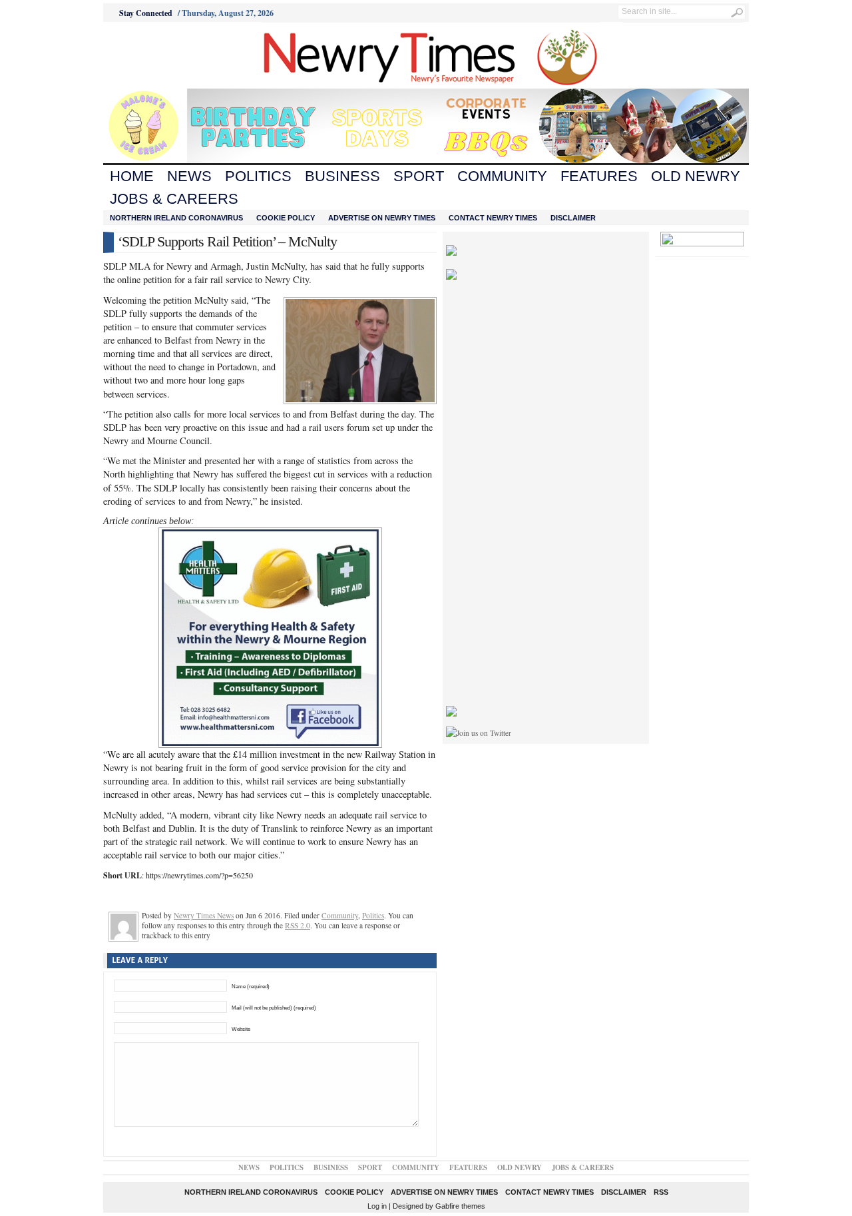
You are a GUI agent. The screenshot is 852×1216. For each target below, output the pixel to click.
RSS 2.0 (297, 925)
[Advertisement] (177, 55)
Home (132, 176)
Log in (377, 1206)
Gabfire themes (460, 1206)
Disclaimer (573, 218)
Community (502, 176)
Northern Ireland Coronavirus (176, 218)
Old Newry (695, 176)
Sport (418, 176)
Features (599, 176)
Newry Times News (204, 915)
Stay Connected (145, 13)
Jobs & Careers (174, 198)
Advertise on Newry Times (381, 218)
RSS (661, 1192)
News (189, 176)
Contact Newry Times (493, 218)
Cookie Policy (285, 218)
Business (342, 176)
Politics (258, 176)
